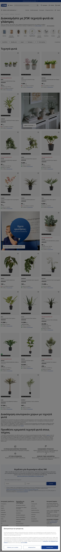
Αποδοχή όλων (49, 547)
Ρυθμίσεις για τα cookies (12, 547)
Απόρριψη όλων (31, 547)
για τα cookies (24, 542)
